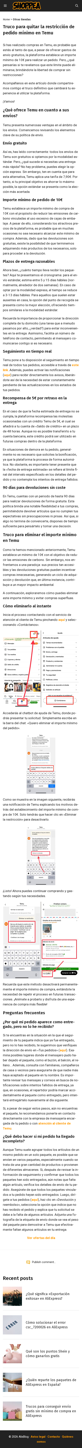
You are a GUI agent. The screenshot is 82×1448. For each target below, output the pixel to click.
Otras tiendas (22, 19)
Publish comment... (44, 1262)
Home (6, 19)
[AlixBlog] (26, 6)
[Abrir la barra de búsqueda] (77, 6)
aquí (7, 375)
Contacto (53, 1436)
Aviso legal (38, 1436)
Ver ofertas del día (41, 1238)
